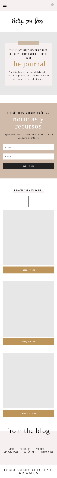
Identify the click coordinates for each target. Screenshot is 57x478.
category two (28, 341)
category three (28, 413)
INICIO (11, 449)
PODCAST (40, 449)
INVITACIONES (46, 451)
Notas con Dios (30, 472)
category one (28, 269)
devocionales (11, 451)
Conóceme (29, 451)
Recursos (25, 449)
